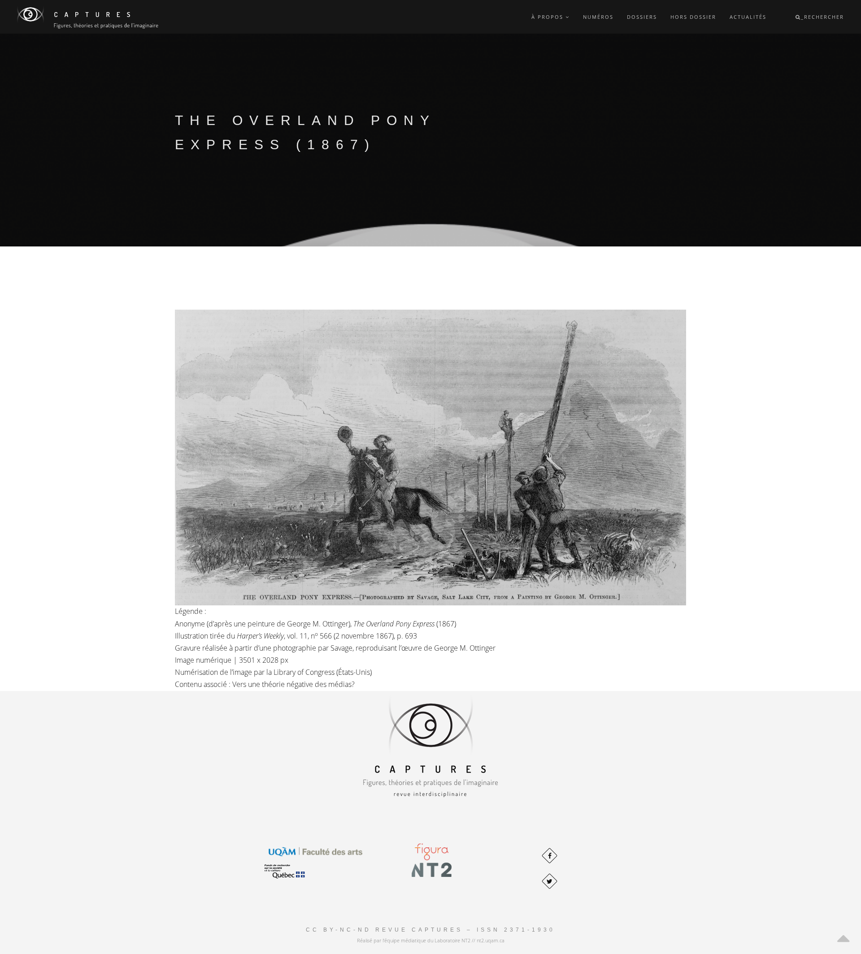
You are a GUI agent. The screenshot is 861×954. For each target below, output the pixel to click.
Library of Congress (304, 672)
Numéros (598, 16)
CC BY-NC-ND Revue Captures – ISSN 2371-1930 (430, 930)
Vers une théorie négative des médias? (293, 684)
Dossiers (642, 16)
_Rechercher (822, 16)
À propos (548, 16)
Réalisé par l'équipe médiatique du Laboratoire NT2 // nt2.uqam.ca (430, 940)
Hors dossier (693, 16)
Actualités (748, 16)
